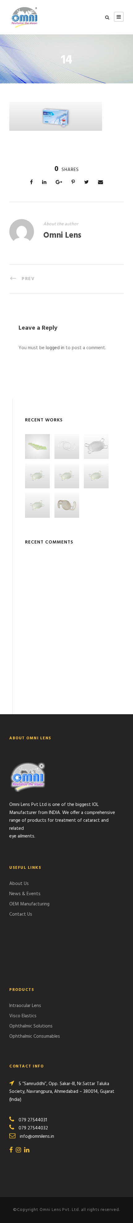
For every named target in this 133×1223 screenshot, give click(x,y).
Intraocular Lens (25, 1006)
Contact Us (20, 914)
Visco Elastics (22, 1016)
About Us (19, 883)
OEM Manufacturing (29, 904)
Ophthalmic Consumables (34, 1036)
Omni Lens (62, 235)
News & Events (25, 894)
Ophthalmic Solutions (31, 1026)
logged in (55, 348)
